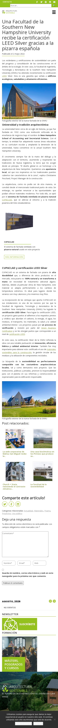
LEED (4, 76)
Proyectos (6, 513)
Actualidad (28, 510)
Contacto (7, 2)
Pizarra (47, 510)
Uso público (17, 513)
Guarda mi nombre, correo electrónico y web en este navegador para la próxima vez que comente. (27, 574)
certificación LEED (17, 334)
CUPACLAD (7, 200)
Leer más (38, 723)
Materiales (38, 510)
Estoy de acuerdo (23, 723)
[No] (54, 719)
